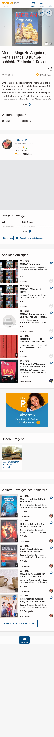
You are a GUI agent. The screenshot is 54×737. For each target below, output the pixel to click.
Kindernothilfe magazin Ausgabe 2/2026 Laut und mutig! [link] (33, 600)
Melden (10, 238)
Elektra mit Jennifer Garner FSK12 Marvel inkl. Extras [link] (32, 525)
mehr (25, 104)
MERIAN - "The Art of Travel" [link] (30, 290)
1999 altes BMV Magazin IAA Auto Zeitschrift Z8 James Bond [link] (33, 365)
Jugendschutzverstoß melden (31, 238)
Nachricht (24, 642)
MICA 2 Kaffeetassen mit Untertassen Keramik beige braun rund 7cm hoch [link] (32, 575)
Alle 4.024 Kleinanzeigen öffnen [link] (19, 623)
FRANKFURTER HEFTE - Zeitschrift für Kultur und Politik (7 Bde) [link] (32, 340)
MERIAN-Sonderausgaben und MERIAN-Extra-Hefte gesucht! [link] (33, 315)
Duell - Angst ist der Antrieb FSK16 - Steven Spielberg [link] (32, 550)
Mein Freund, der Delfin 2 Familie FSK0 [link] (32, 500)
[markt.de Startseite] (10, 2)
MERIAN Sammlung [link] (30, 264)
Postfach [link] (33, 6)
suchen (41, 6)
